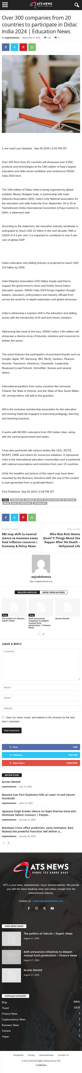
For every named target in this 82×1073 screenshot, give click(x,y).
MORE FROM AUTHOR (54, 592)
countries (30, 500)
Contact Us (63, 1055)
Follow (72, 754)
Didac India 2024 (54, 500)
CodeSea (41, 1065)
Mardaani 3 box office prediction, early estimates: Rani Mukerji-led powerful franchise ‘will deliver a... (37, 829)
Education (70, 500)
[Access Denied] (67, 607)
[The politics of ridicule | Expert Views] (14, 607)
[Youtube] (52, 908)
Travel (5, 1008)
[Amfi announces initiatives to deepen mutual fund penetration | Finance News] (41, 607)
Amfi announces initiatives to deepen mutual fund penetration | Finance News (39, 623)
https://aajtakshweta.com (41, 581)
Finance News (10, 1013)
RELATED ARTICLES (27, 592)
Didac (40, 500)
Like (75, 747)
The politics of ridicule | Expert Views (14, 619)
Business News (10, 1025)
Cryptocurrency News (14, 1019)
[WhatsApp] (32, 47)
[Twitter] (14, 47)
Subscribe (71, 762)
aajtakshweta (12, 37)
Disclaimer (18, 1055)
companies (16, 500)
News (14, 503)
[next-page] (43, 634)
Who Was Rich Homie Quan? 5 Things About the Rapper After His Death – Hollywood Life (61, 540)
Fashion (6, 1030)
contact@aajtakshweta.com (47, 901)
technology (40, 503)
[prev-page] (39, 634)
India (6, 503)
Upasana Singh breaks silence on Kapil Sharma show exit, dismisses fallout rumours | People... (39, 813)
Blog (5, 615)
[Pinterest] (23, 47)
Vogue (5, 1036)
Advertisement (46, 1055)
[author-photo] (41, 564)
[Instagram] (37, 908)
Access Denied (62, 618)
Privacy (31, 1055)
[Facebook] (6, 47)
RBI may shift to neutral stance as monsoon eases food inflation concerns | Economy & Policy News (20, 540)
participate (25, 503)
